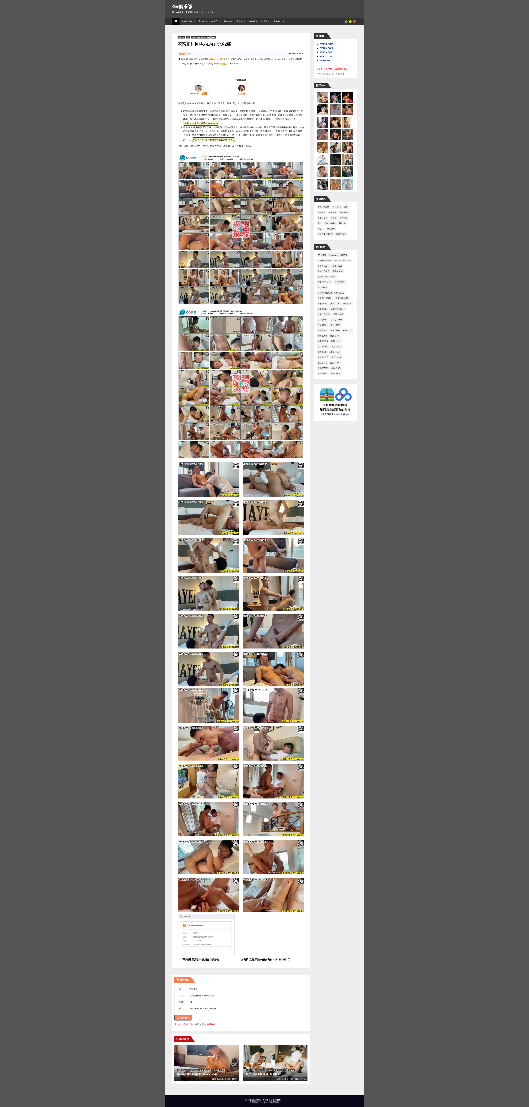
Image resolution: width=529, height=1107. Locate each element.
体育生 (338, 271)
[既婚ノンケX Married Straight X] (323, 134)
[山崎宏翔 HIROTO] (323, 97)
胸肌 (210, 63)
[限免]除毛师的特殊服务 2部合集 (200, 959)
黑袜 (320, 223)
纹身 (322, 336)
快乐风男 (321, 212)
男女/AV (342, 223)
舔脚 (322, 352)
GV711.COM (325, 56)
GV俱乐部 (182, 6)
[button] (354, 21)
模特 (183, 63)
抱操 (279, 59)
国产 (216, 21)
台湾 (188, 37)
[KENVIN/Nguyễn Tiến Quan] (335, 97)
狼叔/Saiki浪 (330, 223)
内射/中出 (324, 282)
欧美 (241, 21)
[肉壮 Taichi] (348, 171)
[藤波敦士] (348, 184)
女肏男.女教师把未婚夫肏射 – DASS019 (264, 959)
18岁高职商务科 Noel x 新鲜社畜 (263, 1074)
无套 (292, 59)
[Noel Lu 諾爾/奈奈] (198, 88)
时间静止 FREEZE (325, 234)
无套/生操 (337, 309)
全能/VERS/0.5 (327, 276)
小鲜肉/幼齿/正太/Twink (331, 293)
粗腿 (347, 330)
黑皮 (322, 373)
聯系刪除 (275, 1102)
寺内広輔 (343, 218)
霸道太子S (344, 212)
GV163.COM (326, 44)
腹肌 (217, 63)
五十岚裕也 (322, 218)
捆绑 (335, 303)
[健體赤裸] (323, 159)
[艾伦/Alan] (241, 88)
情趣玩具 (342, 298)
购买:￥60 (186, 53)
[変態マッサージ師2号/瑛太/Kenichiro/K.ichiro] (348, 122)
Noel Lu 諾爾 (217, 59)
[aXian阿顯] (335, 171)
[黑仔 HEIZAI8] (348, 134)
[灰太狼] (323, 184)
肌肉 (204, 63)
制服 (248, 1070)
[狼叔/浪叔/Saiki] (323, 109)
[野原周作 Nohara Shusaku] (335, 184)
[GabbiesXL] (323, 171)
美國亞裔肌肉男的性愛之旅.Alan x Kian (197, 1074)
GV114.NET (325, 60)
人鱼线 (323, 271)
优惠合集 (181, 37)
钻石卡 (198, 1024)
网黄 (213, 37)
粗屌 (197, 63)
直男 (266, 21)
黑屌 (336, 368)
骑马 (238, 63)
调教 (292, 1070)
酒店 (322, 363)
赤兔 (346, 207)
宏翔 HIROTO (324, 207)
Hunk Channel (338, 255)
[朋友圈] (346, 21)
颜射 (335, 363)
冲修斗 (320, 228)
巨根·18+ (270, 59)
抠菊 (322, 303)
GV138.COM (326, 52)
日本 (228, 21)
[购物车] (350, 21)
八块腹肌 (337, 207)
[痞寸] (335, 134)
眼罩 (322, 330)
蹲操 (231, 63)
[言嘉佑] (323, 122)
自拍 (336, 346)
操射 (285, 59)
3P (322, 255)
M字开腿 (204, 59)
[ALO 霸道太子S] (335, 147)
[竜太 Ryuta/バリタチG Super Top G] (335, 122)
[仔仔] (335, 159)
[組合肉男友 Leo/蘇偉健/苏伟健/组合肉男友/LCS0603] (335, 109)
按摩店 (333, 218)
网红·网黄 (188, 21)
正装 (338, 314)
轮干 (336, 357)
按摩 (203, 21)
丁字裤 (323, 266)
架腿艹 (300, 59)
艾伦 (224, 63)
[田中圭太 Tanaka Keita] (348, 147)
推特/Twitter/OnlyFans (201, 37)
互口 (234, 59)
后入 (248, 59)
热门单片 (217, 1070)
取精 (253, 21)
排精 (347, 303)
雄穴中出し (341, 234)
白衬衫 (336, 319)
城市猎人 (332, 212)
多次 (261, 59)
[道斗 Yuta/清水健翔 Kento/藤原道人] (323, 147)
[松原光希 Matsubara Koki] (348, 109)
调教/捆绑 (331, 228)
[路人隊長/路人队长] (348, 159)
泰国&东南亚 (207, 1070)
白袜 (190, 63)
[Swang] (348, 97)
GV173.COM (326, 48)
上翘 (227, 59)
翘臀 (334, 336)
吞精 (254, 59)
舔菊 (335, 352)
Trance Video (342, 260)
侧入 (241, 59)
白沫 (322, 319)
